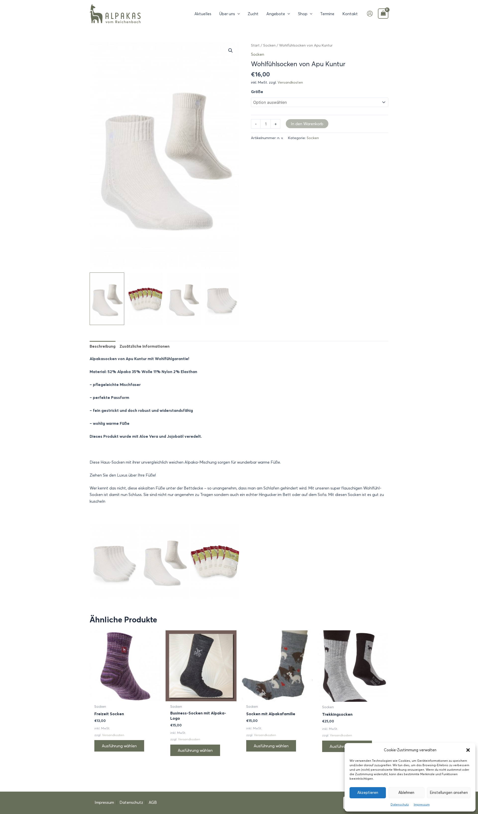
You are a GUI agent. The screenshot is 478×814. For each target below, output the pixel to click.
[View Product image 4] (221, 298)
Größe (257, 91)
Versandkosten (290, 82)
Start (255, 45)
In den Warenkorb (307, 123)
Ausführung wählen (119, 745)
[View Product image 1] (107, 298)
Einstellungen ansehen (449, 792)
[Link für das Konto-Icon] (370, 13)
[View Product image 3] (183, 298)
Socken (269, 45)
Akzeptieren (367, 792)
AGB (153, 802)
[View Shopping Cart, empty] (383, 13)
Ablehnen (406, 792)
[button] (468, 750)
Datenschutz (400, 804)
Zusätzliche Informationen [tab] (145, 346)
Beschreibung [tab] (103, 346)
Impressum (422, 804)
